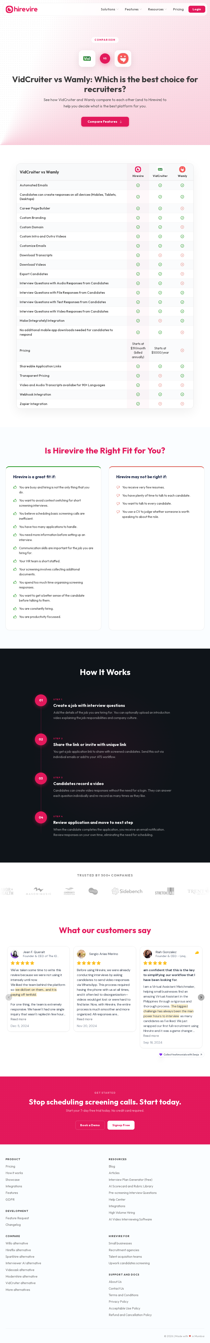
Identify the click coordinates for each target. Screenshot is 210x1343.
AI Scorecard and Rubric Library (131, 1186)
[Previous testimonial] (9, 997)
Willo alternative (17, 1243)
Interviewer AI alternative (23, 1263)
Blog (112, 1166)
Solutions (108, 9)
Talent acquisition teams (125, 1257)
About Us (115, 1282)
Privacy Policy (118, 1302)
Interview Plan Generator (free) (130, 1180)
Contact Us (116, 1288)
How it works (14, 1173)
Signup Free (121, 1125)
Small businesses (120, 1243)
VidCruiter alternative (21, 1283)
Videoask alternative (20, 1270)
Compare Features (102, 122)
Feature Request (17, 1218)
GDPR (10, 1199)
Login (197, 9)
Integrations (14, 1186)
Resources (155, 9)
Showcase (13, 1180)
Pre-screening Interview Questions (133, 1193)
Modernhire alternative (22, 1276)
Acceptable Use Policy (124, 1308)
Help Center (117, 1199)
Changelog (13, 1225)
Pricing (178, 9)
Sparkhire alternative (20, 1257)
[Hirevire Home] (21, 9)
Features (131, 9)
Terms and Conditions (123, 1295)
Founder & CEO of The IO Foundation (48, 956)
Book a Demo (90, 1125)
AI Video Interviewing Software (130, 1219)
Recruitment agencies (124, 1250)
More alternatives (18, 1290)
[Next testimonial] (201, 997)
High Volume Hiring (122, 1213)
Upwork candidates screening (129, 1263)
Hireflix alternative (18, 1250)
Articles (114, 1173)
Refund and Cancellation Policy (130, 1315)
